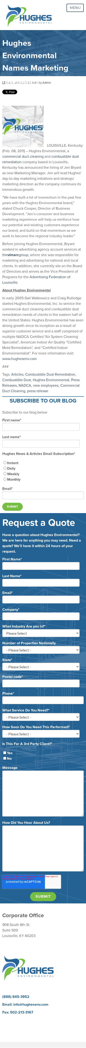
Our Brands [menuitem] (11, 1031)
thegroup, (15, 255)
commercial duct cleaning (23, 156)
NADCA (25, 385)
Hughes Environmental (51, 380)
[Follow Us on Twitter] (63, 983)
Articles (17, 374)
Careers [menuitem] (8, 1020)
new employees (45, 385)
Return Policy (13, 943)
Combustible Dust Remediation (50, 374)
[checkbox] (43, 471)
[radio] (43, 463)
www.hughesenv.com (19, 359)
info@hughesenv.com (30, 1004)
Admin (46, 83)
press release (37, 391)
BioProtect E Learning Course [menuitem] (25, 1025)
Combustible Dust (16, 380)
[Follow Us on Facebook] (23, 983)
